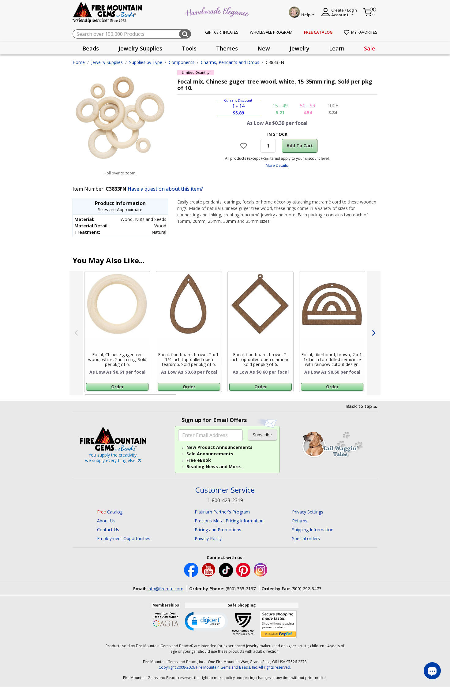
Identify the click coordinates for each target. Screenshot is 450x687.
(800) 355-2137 (241, 589)
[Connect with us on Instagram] (260, 569)
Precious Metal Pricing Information (229, 521)
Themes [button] (227, 48)
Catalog (109, 512)
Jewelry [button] (299, 48)
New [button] (263, 48)
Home (79, 62)
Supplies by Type (145, 62)
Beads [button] (90, 48)
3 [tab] (277, 397)
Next (374, 333)
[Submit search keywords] (185, 34)
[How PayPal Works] (278, 624)
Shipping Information (312, 529)
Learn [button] (336, 48)
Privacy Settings (307, 512)
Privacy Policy (208, 538)
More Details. (277, 165)
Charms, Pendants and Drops (230, 62)
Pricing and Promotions (218, 529)
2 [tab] (182, 397)
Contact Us (108, 529)
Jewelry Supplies (107, 62)
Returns (299, 521)
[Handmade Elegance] (217, 11)
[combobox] (132, 34)
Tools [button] (189, 48)
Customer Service (225, 490)
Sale (369, 48)
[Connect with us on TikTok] (226, 569)
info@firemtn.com (165, 589)
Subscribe (262, 435)
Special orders (306, 538)
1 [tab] (88, 397)
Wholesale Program (271, 32)
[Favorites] (244, 145)
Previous (76, 333)
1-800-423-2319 (225, 500)
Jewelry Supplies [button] (140, 48)
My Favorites (364, 32)
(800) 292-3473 (306, 589)
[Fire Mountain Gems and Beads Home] (107, 12)
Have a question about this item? (165, 188)
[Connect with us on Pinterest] (244, 569)
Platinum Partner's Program (222, 512)
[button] (206, 620)
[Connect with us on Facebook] (192, 569)
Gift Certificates (221, 32)
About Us (106, 521)
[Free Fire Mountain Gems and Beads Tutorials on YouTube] (209, 569)
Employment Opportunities (123, 538)
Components (181, 62)
